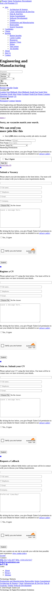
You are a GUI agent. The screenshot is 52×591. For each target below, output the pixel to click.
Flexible (9, 88)
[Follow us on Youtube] (7, 564)
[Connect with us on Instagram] (5, 564)
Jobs (6, 7)
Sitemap (8, 575)
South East (34, 92)
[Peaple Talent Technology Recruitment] (16, 1)
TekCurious (14, 46)
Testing (12, 20)
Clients (7, 31)
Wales (19, 94)
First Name (4, 143)
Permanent (4, 101)
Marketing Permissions (8, 148)
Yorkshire (3, 94)
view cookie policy (19, 553)
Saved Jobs (5, 165)
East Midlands (12, 92)
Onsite (15, 88)
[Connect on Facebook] (3, 564)
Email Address (6, 140)
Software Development (18, 18)
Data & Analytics (16, 14)
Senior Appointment (17, 16)
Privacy (8, 573)
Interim (18, 101)
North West (12, 94)
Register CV (13, 3)
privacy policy (44, 154)
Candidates (9, 29)
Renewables (14, 25)
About (7, 51)
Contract (12, 101)
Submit (3, 262)
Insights (8, 33)
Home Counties (44, 94)
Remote (3, 88)
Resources (14, 40)
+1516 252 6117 (24, 560)
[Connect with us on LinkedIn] (1, 564)
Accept (2, 556)
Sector (2, 145)
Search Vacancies (16, 27)
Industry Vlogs (15, 42)
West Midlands (23, 92)
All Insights (14, 49)
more (2, 118)
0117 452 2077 (8, 560)
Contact (8, 55)
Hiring (12, 44)
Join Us (8, 53)
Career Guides (15, 38)
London (3, 92)
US (15, 96)
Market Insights (16, 36)
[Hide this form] (1, 167)
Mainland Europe (6, 96)
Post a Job (4, 3)
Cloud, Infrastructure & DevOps (22, 12)
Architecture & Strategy (19, 9)
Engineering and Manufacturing (22, 22)
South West (42, 92)
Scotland (25, 94)
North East (33, 94)
